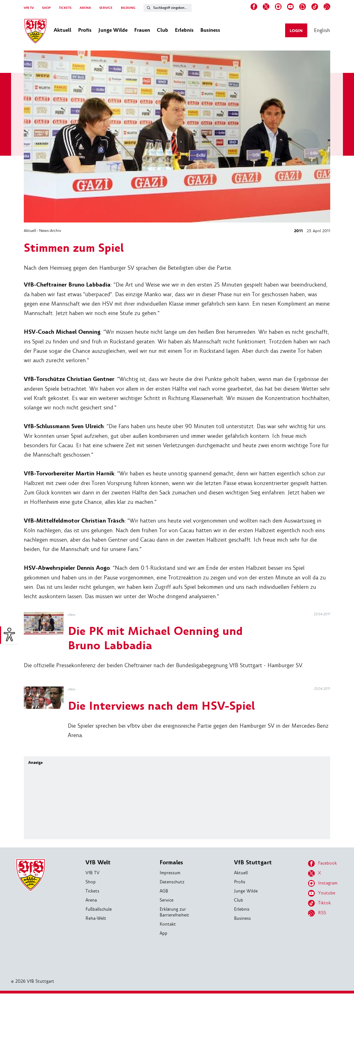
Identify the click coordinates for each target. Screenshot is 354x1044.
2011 (298, 231)
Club (238, 900)
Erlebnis (241, 909)
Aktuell (30, 230)
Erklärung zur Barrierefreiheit (174, 912)
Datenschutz (172, 882)
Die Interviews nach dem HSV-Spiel (161, 706)
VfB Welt (98, 862)
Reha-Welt (95, 918)
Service (166, 900)
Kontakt (168, 924)
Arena (91, 900)
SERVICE (106, 8)
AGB (164, 891)
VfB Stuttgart (253, 862)
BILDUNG (128, 8)
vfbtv (72, 615)
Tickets (92, 891)
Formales (171, 862)
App (163, 933)
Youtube (326, 893)
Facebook (327, 863)
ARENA (85, 8)
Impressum (170, 873)
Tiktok (324, 903)
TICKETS (65, 8)
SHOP (46, 8)
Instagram (327, 883)
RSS (322, 913)
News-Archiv (50, 230)
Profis (239, 882)
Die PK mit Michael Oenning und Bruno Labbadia (155, 639)
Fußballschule (98, 909)
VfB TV (29, 8)
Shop (90, 882)
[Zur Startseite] (35, 32)
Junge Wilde (246, 891)
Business (242, 918)
